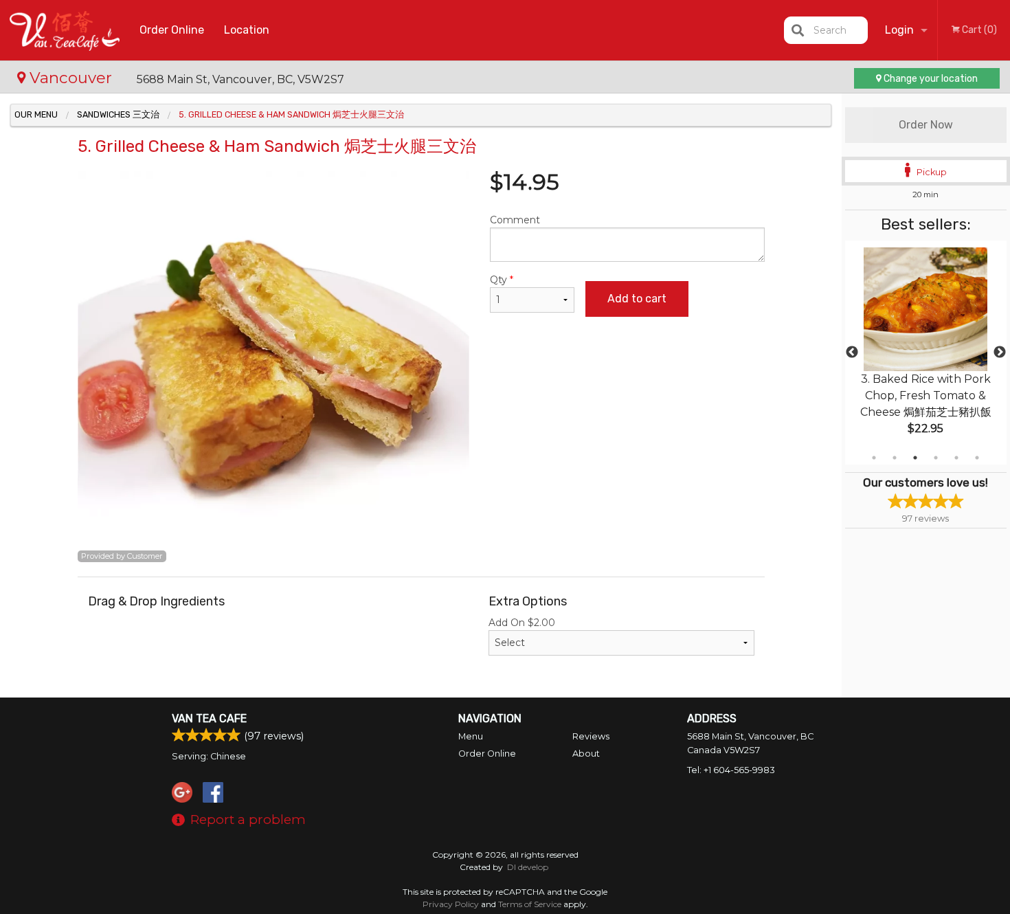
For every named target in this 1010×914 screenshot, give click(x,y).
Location (246, 29)
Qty (501, 280)
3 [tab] (915, 458)
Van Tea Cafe (209, 718)
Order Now (926, 124)
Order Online (171, 29)
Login (899, 29)
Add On (522, 622)
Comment (515, 220)
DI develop (527, 867)
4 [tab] (936, 458)
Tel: (731, 770)
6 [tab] (977, 458)
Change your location (930, 79)
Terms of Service (529, 904)
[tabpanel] (926, 352)
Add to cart (636, 298)
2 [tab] (894, 458)
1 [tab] (874, 458)
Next (1000, 352)
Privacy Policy (451, 904)
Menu (470, 736)
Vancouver (70, 77)
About (586, 753)
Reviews (590, 736)
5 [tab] (956, 458)
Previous (852, 352)
